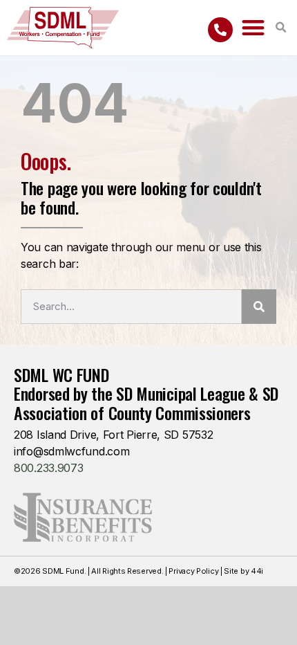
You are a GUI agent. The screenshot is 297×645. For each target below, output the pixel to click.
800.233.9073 (48, 468)
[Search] (259, 306)
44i (257, 571)
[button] (253, 28)
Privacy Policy (193, 571)
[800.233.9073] (220, 29)
